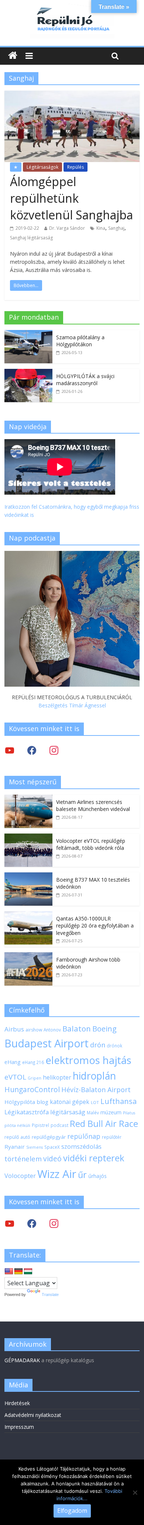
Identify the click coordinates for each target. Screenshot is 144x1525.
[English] (8, 1271)
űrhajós (97, 1175)
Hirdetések (17, 1403)
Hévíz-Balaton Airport (96, 1089)
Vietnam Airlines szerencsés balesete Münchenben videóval (93, 805)
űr (82, 1175)
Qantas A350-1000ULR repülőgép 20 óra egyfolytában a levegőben (95, 925)
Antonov (52, 1030)
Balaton (76, 1028)
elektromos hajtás (88, 1060)
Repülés (75, 167)
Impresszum (19, 1426)
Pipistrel (40, 1125)
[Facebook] (32, 750)
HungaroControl (32, 1089)
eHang (12, 1062)
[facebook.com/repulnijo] (32, 1223)
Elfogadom (72, 1511)
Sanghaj (116, 228)
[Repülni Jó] (72, 8)
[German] (18, 1271)
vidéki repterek (93, 1158)
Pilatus (129, 1112)
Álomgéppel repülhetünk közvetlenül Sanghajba (71, 198)
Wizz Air (56, 1174)
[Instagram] (54, 750)
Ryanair (14, 1146)
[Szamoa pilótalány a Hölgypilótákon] (28, 333)
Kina (100, 228)
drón (97, 1044)
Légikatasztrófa (26, 1112)
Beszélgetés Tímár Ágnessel (72, 705)
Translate (50, 1294)
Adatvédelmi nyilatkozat (32, 1414)
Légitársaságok (42, 167)
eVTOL (15, 1077)
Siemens (34, 1147)
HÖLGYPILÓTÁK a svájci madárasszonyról (85, 380)
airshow (33, 1030)
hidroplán (94, 1076)
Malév (93, 1112)
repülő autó (17, 1137)
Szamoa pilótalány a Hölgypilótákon (80, 341)
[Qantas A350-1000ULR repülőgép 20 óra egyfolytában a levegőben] (28, 915)
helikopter (57, 1077)
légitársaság (67, 1112)
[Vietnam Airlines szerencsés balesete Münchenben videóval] (28, 798)
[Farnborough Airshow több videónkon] (28, 956)
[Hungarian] (28, 1271)
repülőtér (111, 1137)
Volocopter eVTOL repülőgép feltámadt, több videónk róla (90, 844)
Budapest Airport (46, 1043)
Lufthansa (118, 1101)
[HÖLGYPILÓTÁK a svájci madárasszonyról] (28, 372)
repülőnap (83, 1136)
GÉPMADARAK (22, 1360)
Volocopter (20, 1175)
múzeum (110, 1112)
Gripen (34, 1078)
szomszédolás (81, 1146)
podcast (59, 1125)
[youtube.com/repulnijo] (9, 1223)
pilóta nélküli (17, 1125)
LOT (95, 1102)
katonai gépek (69, 1102)
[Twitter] (9, 750)
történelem (23, 1158)
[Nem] (134, 1492)
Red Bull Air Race (104, 1124)
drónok (114, 1045)
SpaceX (52, 1147)
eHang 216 (33, 1062)
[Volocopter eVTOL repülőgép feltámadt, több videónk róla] (28, 837)
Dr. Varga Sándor (67, 228)
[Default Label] (54, 1223)
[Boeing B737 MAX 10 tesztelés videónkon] (28, 876)
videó (52, 1159)
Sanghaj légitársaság (31, 238)
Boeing (104, 1029)
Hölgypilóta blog (26, 1101)
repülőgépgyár (49, 1137)
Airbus (14, 1029)
